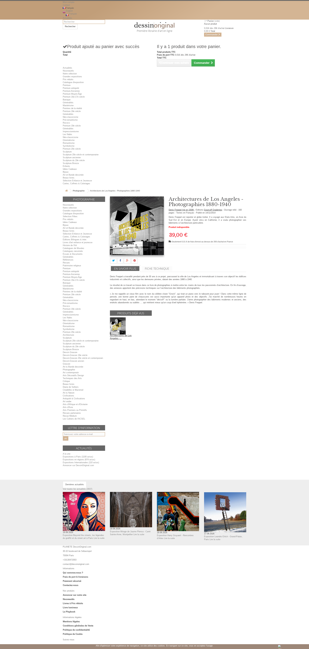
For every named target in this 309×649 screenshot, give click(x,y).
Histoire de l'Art (70, 245)
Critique (66, 381)
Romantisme (69, 143)
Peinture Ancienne (71, 91)
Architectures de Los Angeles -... (121, 337)
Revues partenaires (72, 413)
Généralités (68, 102)
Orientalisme (69, 140)
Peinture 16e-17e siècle (74, 97)
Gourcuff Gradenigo (213, 210)
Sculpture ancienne (72, 157)
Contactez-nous (70, 585)
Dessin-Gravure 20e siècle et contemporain (83, 358)
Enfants (66, 166)
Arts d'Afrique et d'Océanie (75, 404)
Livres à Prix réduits (73, 603)
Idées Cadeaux (70, 169)
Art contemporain (71, 372)
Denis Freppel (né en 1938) (181, 210)
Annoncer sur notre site (74, 595)
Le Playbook (69, 611)
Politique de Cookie (72, 634)
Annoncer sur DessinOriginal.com (78, 465)
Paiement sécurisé (72, 581)
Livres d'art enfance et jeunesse (77, 242)
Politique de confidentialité (76, 630)
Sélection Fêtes (70, 216)
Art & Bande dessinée (73, 367)
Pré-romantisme (70, 120)
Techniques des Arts (72, 378)
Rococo (66, 123)
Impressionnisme (71, 131)
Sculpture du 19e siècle (74, 160)
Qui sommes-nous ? (73, 572)
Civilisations (68, 395)
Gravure (66, 364)
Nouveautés (68, 71)
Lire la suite (99, 538)
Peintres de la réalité (72, 108)
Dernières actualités (74, 484)
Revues (66, 262)
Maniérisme (68, 105)
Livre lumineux (70, 607)
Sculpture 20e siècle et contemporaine (80, 154)
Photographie (79, 191)
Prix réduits (68, 79)
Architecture (68, 335)
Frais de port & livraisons (75, 577)
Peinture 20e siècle (72, 149)
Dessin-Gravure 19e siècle (75, 355)
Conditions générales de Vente (78, 625)
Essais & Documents (73, 254)
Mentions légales (71, 621)
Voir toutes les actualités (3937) (77, 489)
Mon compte (68, 2)
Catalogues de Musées (73, 248)
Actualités (67, 18)
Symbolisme (68, 146)
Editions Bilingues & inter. (75, 239)
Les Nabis (67, 134)
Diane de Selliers (71, 387)
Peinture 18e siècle (72, 111)
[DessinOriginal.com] (155, 25)
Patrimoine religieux (72, 265)
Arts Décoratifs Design (73, 375)
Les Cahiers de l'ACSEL (74, 419)
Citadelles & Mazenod (73, 390)
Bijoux (66, 172)
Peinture (66, 85)
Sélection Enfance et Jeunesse (77, 180)
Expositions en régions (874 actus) (79, 459)
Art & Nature (68, 393)
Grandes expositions (72, 76)
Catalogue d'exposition (73, 82)
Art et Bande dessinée (73, 175)
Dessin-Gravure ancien (73, 361)
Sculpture (67, 151)
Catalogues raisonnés (73, 251)
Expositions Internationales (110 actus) (81, 462)
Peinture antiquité (71, 88)
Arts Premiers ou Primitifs (75, 410)
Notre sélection (70, 73)
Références (68, 260)
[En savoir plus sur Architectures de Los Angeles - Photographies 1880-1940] (118, 326)
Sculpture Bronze (71, 163)
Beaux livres (68, 178)
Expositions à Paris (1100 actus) (78, 456)
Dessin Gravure (70, 352)
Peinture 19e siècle (72, 125)
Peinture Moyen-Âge (72, 94)
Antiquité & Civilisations (74, 398)
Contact (66, 5)
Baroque (66, 99)
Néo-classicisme (70, 117)
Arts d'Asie (68, 407)
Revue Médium (70, 416)
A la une (66, 454)
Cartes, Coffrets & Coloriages (76, 183)
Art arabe (67, 401)
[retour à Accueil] (66, 191)
